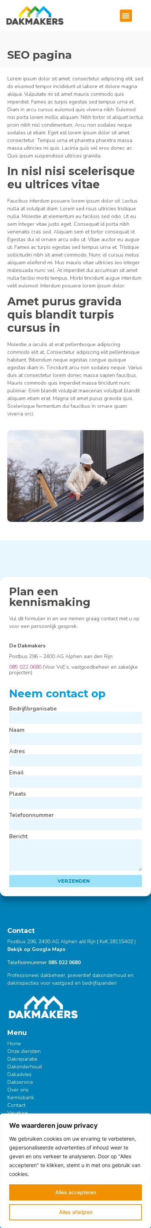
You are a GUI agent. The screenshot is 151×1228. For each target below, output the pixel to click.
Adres (17, 751)
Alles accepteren (75, 1192)
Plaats (17, 794)
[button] (126, 16)
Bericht (18, 836)
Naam (17, 730)
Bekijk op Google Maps (36, 949)
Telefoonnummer (31, 815)
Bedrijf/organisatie (33, 709)
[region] (75, 1170)
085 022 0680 (25, 667)
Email (16, 772)
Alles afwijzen (75, 1212)
